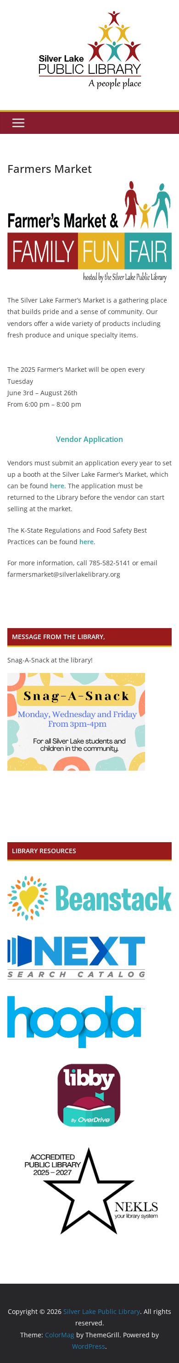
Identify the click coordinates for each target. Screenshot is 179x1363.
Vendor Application (89, 439)
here (57, 485)
